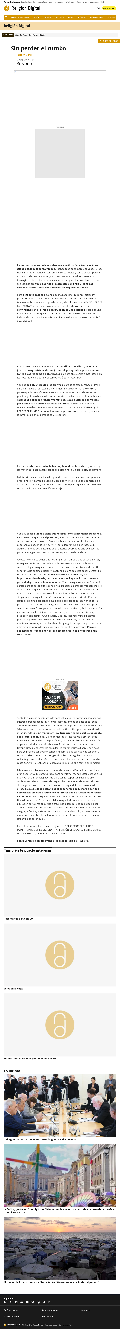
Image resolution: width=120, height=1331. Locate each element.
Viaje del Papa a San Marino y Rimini (30, 35)
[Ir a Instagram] (17, 1302)
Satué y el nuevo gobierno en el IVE (90, 2)
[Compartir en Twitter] (23, 63)
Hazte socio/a (109, 8)
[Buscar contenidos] (98, 8)
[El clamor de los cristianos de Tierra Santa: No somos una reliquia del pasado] (60, 1248)
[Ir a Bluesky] (33, 1302)
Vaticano (47, 17)
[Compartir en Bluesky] (27, 63)
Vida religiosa (96, 17)
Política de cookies (12, 1316)
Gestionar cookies (65, 1325)
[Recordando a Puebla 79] (60, 885)
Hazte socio (47, 1316)
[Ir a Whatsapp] (39, 1302)
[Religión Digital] (22, 8)
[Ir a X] (11, 1302)
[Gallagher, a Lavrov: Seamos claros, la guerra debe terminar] (60, 1105)
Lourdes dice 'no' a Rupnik (64, 2)
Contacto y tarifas (50, 1310)
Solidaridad (112, 17)
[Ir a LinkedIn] (22, 1302)
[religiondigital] (12, 1325)
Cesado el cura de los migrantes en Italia (36, 2)
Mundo (71, 17)
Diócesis (82, 17)
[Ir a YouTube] (28, 1302)
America (60, 17)
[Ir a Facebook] (6, 1302)
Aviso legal (85, 1310)
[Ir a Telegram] (44, 1302)
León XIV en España (20, 17)
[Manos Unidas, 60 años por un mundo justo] (60, 1025)
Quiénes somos (11, 1310)
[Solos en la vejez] (60, 955)
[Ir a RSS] (50, 1302)
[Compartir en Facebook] (18, 63)
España (36, 17)
